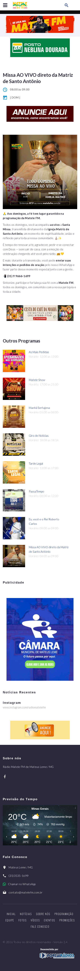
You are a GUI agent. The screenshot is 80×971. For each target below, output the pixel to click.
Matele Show (37, 380)
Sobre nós (43, 914)
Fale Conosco (40, 926)
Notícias (26, 914)
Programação (64, 914)
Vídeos (35, 920)
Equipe (9, 920)
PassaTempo (36, 491)
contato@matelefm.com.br (25, 892)
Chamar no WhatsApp (22, 884)
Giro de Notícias (39, 435)
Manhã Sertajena (39, 407)
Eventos (49, 920)
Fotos (22, 920)
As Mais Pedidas (39, 352)
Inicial (11, 914)
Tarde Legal (36, 463)
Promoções (67, 920)
